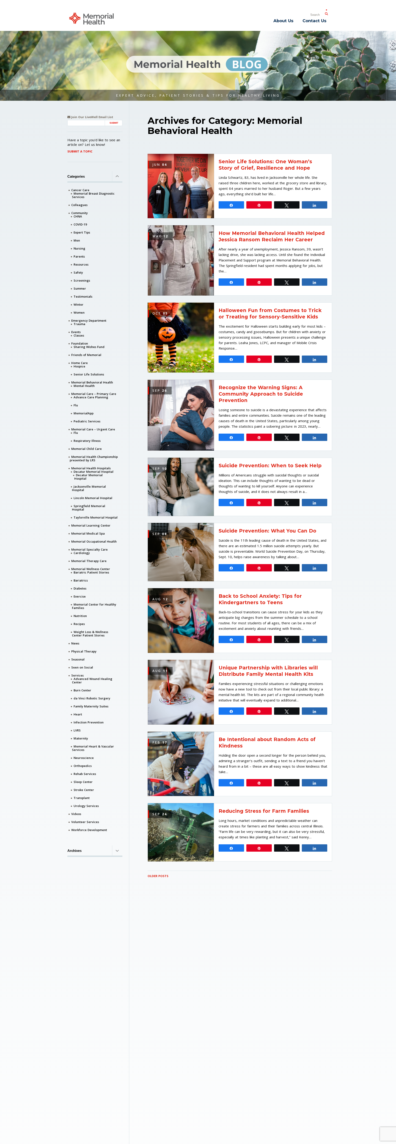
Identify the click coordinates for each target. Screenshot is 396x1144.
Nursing (79, 248)
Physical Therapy (83, 651)
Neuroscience (84, 758)
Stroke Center (84, 790)
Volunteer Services (85, 822)
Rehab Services (85, 774)
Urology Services (86, 806)
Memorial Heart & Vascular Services (93, 748)
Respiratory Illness (87, 441)
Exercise (80, 596)
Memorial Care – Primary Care (93, 394)
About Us (283, 21)
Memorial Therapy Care (89, 561)
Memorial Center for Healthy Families (94, 606)
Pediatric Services (87, 421)
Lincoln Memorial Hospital (93, 498)
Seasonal (78, 659)
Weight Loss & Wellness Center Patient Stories (90, 633)
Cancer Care (80, 190)
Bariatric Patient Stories (91, 572)
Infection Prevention (89, 722)
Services (77, 675)
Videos (76, 814)
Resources (81, 264)
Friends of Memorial (86, 355)
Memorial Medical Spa (88, 533)
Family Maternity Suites (91, 706)
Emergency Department (88, 320)
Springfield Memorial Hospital (88, 507)
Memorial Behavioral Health (92, 382)
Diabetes (80, 588)
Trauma (79, 324)
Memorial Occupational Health (94, 541)
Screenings (82, 280)
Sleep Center (83, 782)
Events (76, 332)
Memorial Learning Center (90, 525)
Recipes (79, 624)
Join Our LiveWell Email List (91, 117)
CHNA (78, 216)
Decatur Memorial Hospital (93, 472)
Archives (74, 851)
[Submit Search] (326, 13)
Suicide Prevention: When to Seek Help (270, 465)
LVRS (77, 730)
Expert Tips (82, 232)
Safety (78, 272)
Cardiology (82, 553)
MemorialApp (84, 413)
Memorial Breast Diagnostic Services (93, 195)
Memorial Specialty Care (89, 549)
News (75, 643)
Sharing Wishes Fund (89, 347)
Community (79, 213)
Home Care (79, 363)
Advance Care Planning (91, 397)
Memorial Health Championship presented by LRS (94, 458)
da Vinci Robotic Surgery (92, 698)
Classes (79, 335)
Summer (80, 288)
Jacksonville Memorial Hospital (89, 488)
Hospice (79, 366)
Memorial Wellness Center (90, 569)
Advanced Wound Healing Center (92, 680)
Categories (76, 176)
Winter (78, 304)
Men (77, 240)
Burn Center (82, 690)
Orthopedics (83, 766)
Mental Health (84, 386)
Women (79, 312)
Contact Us (314, 21)
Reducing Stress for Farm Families (264, 811)
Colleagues (79, 205)
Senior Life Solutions (89, 374)
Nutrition (80, 616)
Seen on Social (82, 667)
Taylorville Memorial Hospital (96, 517)
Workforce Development (89, 830)
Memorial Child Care (86, 449)
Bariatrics (81, 580)
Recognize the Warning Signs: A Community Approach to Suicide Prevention (261, 394)
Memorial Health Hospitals (91, 468)
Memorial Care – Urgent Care (93, 429)
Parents (79, 256)
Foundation (79, 343)
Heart (78, 714)
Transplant (82, 798)
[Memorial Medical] (91, 18)
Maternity (81, 738)
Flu (76, 405)
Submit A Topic (79, 151)
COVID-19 (80, 224)
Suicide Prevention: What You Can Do (267, 531)
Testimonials (83, 296)
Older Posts (158, 876)
